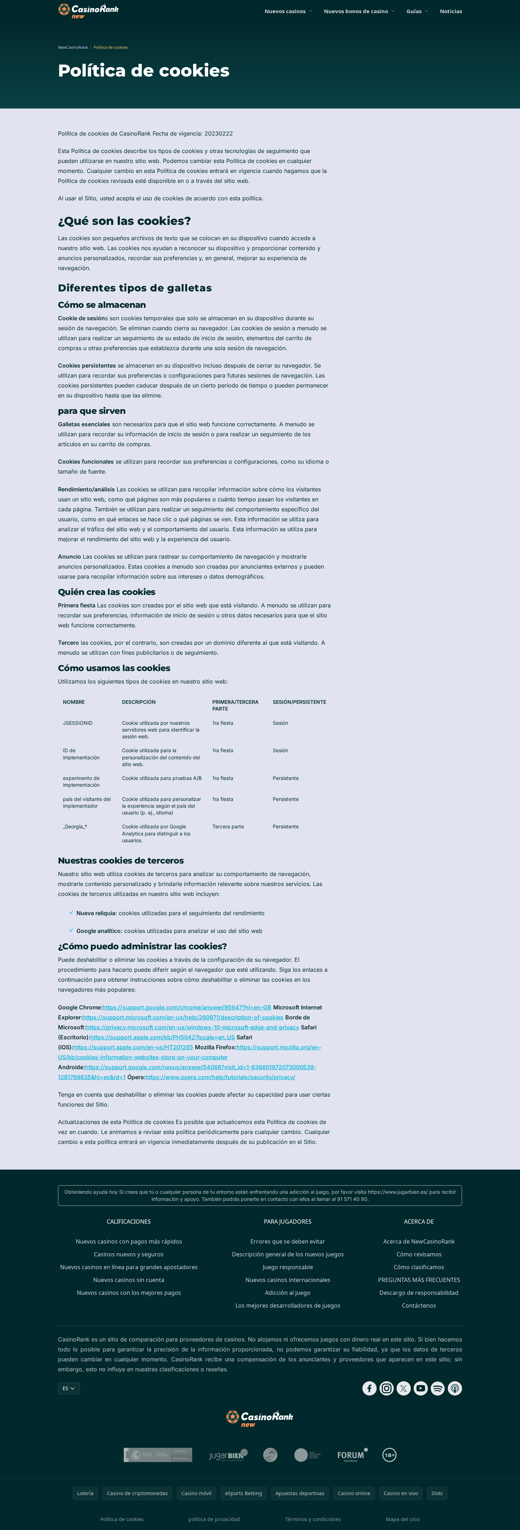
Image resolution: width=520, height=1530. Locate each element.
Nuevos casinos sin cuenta (128, 1280)
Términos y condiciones (313, 1519)
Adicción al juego (288, 1293)
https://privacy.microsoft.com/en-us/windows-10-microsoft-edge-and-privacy (192, 1027)
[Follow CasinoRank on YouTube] (421, 1388)
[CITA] (308, 1455)
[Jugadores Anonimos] (270, 1455)
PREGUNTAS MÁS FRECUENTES (419, 1280)
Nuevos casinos (285, 11)
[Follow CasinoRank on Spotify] (438, 1388)
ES (65, 1388)
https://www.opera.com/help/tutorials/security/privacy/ (220, 1077)
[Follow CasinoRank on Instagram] (387, 1388)
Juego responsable (288, 1267)
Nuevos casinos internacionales (287, 1280)
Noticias (451, 11)
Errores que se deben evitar (287, 1241)
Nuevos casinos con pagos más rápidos (129, 1241)
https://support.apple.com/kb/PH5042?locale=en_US (162, 1037)
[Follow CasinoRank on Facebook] (369, 1388)
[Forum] (353, 1455)
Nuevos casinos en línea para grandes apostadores (129, 1267)
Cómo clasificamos (419, 1267)
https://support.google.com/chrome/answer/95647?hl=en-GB (186, 1007)
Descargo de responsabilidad (419, 1293)
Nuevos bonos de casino (356, 11)
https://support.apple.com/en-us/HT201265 (133, 1047)
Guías (414, 11)
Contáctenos (419, 1305)
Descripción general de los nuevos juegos (288, 1254)
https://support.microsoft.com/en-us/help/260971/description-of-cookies (183, 1017)
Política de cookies (122, 1519)
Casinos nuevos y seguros (129, 1254)
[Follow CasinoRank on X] (404, 1388)
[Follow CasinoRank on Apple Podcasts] (455, 1388)
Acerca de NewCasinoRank (419, 1241)
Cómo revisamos (419, 1254)
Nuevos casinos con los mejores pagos (129, 1293)
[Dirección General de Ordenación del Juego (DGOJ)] (158, 1455)
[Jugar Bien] (228, 1455)
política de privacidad (214, 1519)
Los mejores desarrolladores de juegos (287, 1305)
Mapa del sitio (403, 1519)
